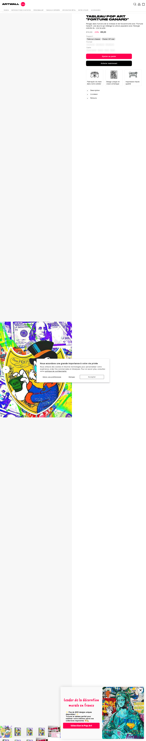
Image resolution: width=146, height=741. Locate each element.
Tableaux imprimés (53, 10)
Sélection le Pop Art (81, 725)
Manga (6, 10)
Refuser (72, 377)
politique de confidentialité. (56, 371)
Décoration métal (69, 10)
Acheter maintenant (109, 63)
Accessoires (95, 10)
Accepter (92, 377)
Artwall (10, 4)
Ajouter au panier (109, 56)
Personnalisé (38, 10)
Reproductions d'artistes (21, 10)
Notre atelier (83, 10)
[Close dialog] (140, 690)
